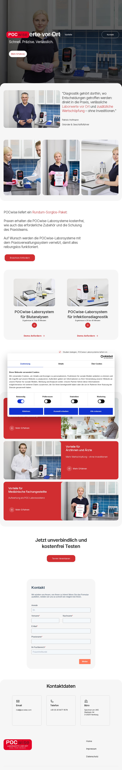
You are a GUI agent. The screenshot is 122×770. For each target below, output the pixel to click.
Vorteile (68, 34)
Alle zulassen (95, 411)
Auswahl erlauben (61, 411)
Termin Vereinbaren (61, 558)
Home (89, 741)
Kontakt (110, 34)
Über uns (37, 34)
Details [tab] (61, 364)
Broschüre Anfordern (20, 258)
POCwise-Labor (53, 34)
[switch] (47, 401)
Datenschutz (92, 756)
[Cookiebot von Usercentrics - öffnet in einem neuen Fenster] (102, 357)
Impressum (91, 749)
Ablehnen (26, 411)
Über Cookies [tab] (96, 364)
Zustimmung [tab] (25, 364)
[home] (17, 34)
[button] (34, 325)
